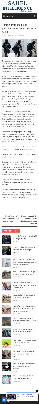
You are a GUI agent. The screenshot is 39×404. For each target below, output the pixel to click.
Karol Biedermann (19, 35)
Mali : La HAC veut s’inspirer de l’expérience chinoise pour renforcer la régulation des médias (25, 262)
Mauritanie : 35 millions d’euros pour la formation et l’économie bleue (23, 353)
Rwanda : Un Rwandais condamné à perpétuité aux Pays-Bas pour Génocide (24, 249)
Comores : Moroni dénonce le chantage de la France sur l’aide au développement (24, 285)
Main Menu (9, 16)
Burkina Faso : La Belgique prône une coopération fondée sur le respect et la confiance (24, 308)
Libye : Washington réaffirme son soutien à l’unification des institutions (24, 366)
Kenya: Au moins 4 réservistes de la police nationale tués (10, 218)
